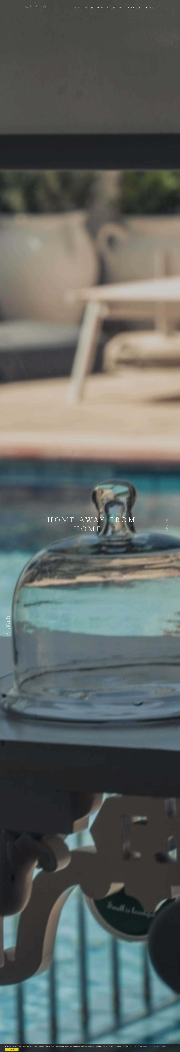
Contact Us (151, 7)
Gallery (111, 7)
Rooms (100, 7)
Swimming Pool (133, 7)
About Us (88, 7)
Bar (121, 7)
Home (77, 7)
